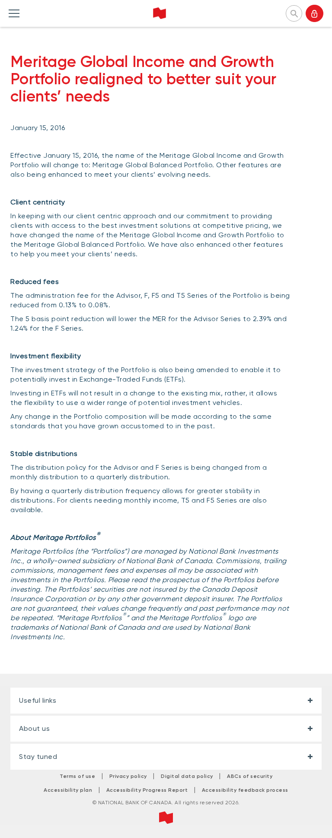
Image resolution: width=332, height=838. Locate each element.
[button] (294, 12)
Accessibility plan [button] (68, 790)
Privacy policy (128, 776)
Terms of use (77, 776)
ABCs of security (249, 776)
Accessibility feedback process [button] (245, 790)
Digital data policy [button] (187, 776)
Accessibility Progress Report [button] (147, 790)
